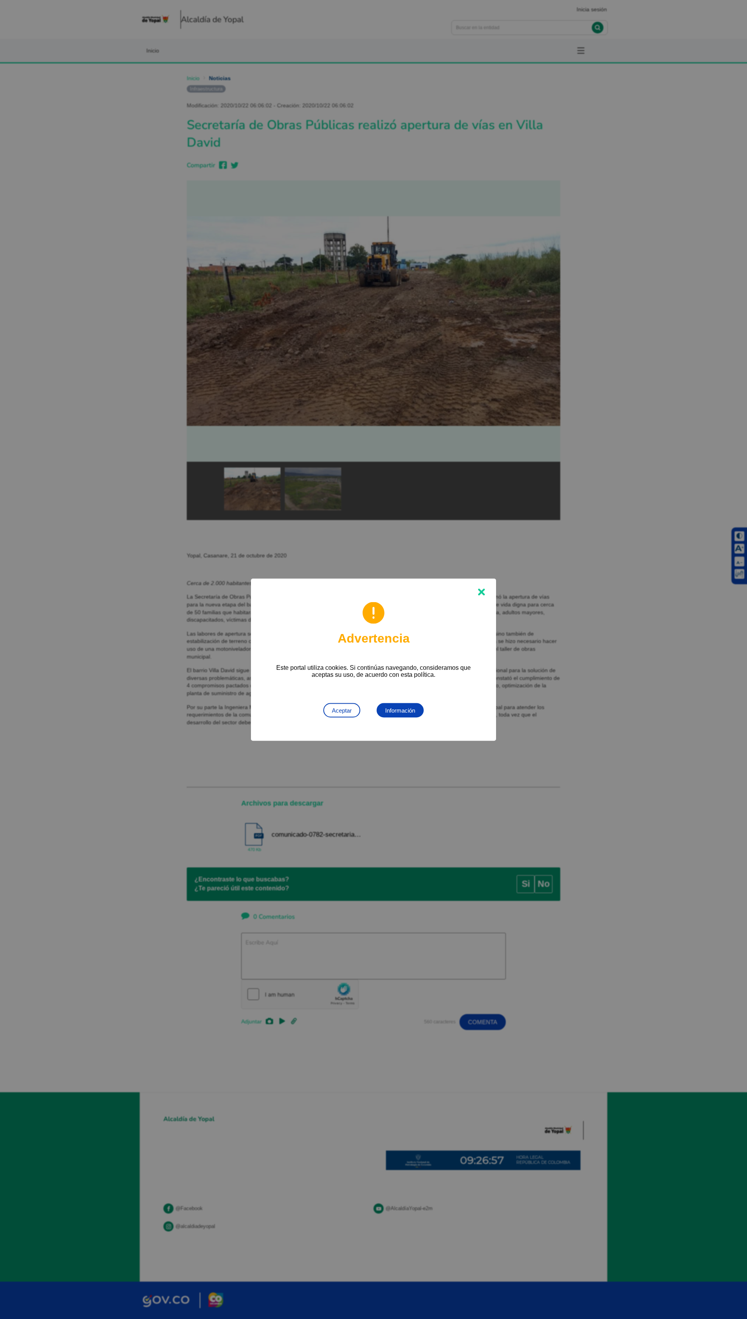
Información (400, 710)
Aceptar (342, 710)
